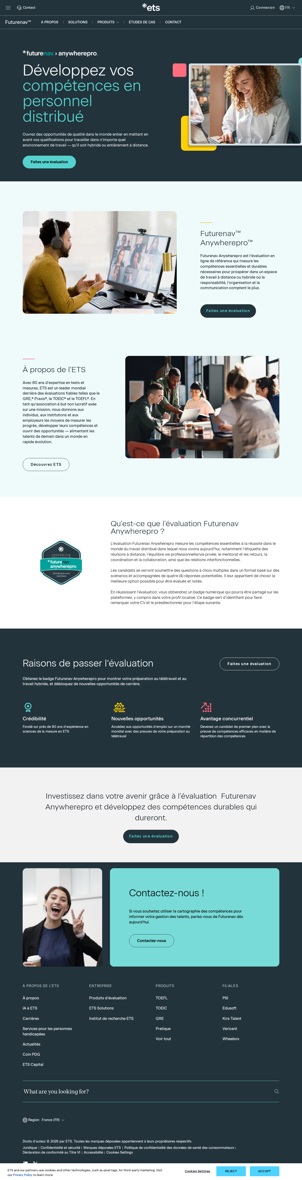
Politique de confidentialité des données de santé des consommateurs (179, 1148)
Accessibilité (93, 1152)
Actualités (31, 1044)
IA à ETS (30, 1008)
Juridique (30, 1148)
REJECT (231, 1171)
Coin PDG (31, 1054)
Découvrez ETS (46, 464)
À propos (31, 998)
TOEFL (162, 998)
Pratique (163, 1028)
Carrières (31, 1018)
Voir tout (163, 1038)
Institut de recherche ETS (111, 1018)
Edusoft (229, 1008)
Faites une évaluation (49, 162)
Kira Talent (231, 1018)
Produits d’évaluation (107, 998)
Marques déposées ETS (102, 1148)
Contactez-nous (151, 940)
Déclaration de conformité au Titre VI (51, 1152)
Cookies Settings (119, 1152)
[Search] (276, 1091)
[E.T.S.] (151, 7)
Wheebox (230, 1038)
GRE (160, 1018)
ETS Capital (33, 1064)
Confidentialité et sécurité (60, 1148)
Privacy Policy (23, 1175)
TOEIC (161, 1008)
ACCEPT (264, 1171)
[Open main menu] (8, 8)
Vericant (229, 1028)
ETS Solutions (101, 1008)
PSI (225, 998)
